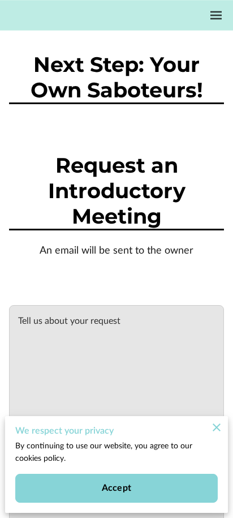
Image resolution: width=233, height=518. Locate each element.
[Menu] (216, 15)
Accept (116, 488)
